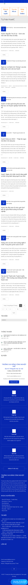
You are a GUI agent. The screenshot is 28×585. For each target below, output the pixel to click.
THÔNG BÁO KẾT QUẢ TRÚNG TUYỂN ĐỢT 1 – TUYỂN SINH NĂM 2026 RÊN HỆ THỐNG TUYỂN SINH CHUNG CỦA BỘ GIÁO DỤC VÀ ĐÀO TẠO (14, 537)
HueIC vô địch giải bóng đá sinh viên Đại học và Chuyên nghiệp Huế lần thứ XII (13, 105)
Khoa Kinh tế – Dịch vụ (7, 501)
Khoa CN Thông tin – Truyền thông (9, 499)
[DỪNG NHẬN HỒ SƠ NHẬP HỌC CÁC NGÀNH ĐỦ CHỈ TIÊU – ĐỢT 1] (2, 336)
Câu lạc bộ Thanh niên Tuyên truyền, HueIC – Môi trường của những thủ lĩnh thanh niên (14, 278)
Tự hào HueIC (11, 50)
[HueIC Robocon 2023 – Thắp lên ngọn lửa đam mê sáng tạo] (14, 134)
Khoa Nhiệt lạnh (5, 503)
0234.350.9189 (9, 561)
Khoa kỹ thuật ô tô (6, 505)
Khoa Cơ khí (4, 510)
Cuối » (14, 312)
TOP (14, 568)
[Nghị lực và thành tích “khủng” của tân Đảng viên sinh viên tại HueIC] (14, 62)
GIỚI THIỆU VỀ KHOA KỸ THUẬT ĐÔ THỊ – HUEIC (12, 506)
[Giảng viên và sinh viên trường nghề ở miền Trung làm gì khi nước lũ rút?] (14, 238)
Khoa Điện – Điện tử (6, 508)
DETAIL (4, 54)
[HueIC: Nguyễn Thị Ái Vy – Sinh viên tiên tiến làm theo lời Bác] (14, 29)
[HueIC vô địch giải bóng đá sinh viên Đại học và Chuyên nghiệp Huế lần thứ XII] (14, 99)
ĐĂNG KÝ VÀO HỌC (13, 468)
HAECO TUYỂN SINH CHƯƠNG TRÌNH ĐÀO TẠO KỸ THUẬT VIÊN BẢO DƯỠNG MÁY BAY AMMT (15, 342)
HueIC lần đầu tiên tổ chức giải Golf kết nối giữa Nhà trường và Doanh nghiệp (13, 209)
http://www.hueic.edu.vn (16, 373)
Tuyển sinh (17, 50)
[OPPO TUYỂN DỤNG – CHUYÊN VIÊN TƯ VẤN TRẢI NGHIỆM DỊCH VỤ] (2, 349)
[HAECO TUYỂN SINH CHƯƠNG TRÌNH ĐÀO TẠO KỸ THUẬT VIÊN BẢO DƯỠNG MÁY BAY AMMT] (2, 342)
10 (17, 309)
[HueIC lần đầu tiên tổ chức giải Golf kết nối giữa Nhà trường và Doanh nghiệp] (14, 202)
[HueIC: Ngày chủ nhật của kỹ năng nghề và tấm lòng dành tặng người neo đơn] (14, 169)
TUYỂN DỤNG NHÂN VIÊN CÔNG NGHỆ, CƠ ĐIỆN (12, 530)
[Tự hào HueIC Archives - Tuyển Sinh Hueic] (14, 5)
